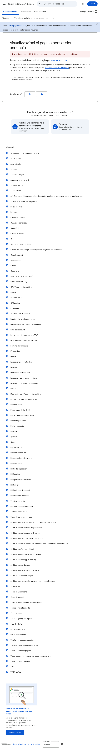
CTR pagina (15, 303)
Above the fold (16, 164)
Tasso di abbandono (18, 592)
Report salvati (16, 447)
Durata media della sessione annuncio (25, 324)
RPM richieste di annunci (20, 490)
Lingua (47, 741)
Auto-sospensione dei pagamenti (23, 201)
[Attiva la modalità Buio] (62, 744)
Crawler (13, 292)
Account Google (17, 175)
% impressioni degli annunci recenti (24, 153)
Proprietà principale (18, 421)
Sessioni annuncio (17, 501)
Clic (11, 239)
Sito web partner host (19, 512)
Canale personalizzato (19, 223)
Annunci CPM (15, 191)
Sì (30, 94)
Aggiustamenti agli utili (19, 180)
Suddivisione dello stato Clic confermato (26, 538)
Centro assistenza (10, 12)
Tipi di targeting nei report (21, 619)
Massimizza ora (15, 732)
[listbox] (51, 744)
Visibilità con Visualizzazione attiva (24, 645)
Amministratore (16, 185)
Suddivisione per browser (20, 565)
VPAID (12, 667)
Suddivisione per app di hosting (23, 560)
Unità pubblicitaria (17, 629)
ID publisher (15, 351)
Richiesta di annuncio (18, 453)
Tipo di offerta (16, 624)
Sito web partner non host (21, 517)
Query (12, 442)
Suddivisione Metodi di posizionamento (26, 554)
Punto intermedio (17, 426)
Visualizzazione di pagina (20, 651)
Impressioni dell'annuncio (20, 373)
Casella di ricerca (17, 233)
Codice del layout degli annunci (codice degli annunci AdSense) (36, 250)
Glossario (10, 147)
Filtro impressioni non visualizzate (23, 340)
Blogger (13, 212)
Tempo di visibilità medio (20, 608)
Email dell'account (17, 330)
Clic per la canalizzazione (20, 244)
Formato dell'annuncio (19, 346)
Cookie (13, 266)
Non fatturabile (16, 405)
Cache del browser (17, 217)
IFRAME (13, 356)
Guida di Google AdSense (21, 4)
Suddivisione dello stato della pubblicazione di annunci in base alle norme (40, 544)
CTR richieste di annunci (20, 314)
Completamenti (16, 255)
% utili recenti (15, 159)
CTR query (14, 308)
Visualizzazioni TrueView (20, 661)
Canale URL (14, 228)
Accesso (13, 169)
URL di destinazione (18, 635)
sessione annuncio (59, 60)
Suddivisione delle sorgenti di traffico (25, 533)
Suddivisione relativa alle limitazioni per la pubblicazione (32, 581)
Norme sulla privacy (19, 744)
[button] (4, 4)
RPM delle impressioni (18, 469)
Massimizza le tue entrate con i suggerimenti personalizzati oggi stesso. (19, 711)
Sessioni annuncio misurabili (57, 67)
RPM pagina (15, 474)
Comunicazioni (40, 12)
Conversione (15, 260)
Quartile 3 (14, 437)
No (41, 94)
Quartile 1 (14, 431)
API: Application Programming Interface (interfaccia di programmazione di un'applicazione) (46, 196)
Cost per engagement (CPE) (21, 276)
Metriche (13, 389)
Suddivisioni (15, 586)
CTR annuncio (16, 298)
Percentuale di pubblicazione (22, 415)
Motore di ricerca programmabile (23, 399)
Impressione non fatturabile (21, 362)
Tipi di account (16, 613)
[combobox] (60, 4)
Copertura (14, 271)
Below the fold (16, 207)
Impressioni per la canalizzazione (23, 378)
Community (26, 12)
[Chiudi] (96, 24)
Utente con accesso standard (22, 640)
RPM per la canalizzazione (20, 479)
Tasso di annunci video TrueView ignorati (26, 602)
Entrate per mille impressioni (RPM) (24, 335)
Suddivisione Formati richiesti (22, 549)
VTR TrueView (15, 672)
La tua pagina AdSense (17, 26)
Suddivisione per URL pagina (21, 576)
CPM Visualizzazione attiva (21, 287)
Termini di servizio (33, 744)
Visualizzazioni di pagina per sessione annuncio (30, 656)
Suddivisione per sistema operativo (24, 570)
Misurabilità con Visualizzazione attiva (25, 394)
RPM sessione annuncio (19, 496)
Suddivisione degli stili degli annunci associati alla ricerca (33, 522)
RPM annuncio (16, 463)
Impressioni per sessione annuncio (24, 383)
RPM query (14, 485)
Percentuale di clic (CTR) (20, 410)
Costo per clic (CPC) (18, 282)
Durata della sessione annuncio (22, 319)
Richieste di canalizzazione (21, 458)
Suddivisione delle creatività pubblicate (26, 528)
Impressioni (14, 367)
